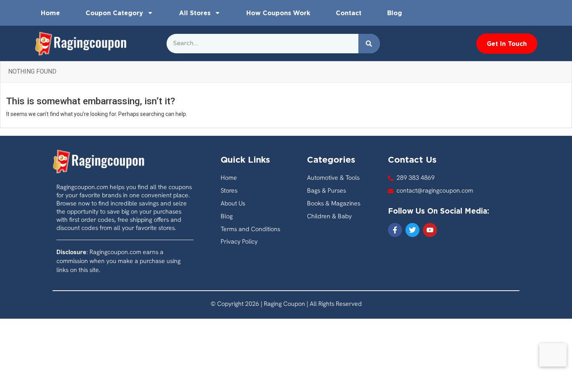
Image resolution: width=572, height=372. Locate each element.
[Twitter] (412, 230)
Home (50, 12)
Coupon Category (114, 12)
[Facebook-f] (395, 230)
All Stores (195, 12)
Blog (394, 12)
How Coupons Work (278, 12)
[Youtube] (430, 230)
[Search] (369, 43)
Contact (348, 12)
